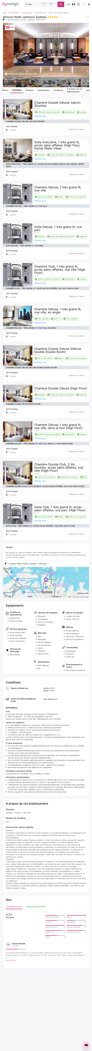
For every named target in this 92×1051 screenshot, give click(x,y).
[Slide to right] (86, 82)
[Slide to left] (6, 82)
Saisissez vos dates (76, 129)
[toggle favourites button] (85, 4)
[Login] (89, 4)
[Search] (61, 4)
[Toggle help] (78, 4)
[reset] (35, 4)
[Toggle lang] (73, 4)
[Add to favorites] (87, 18)
